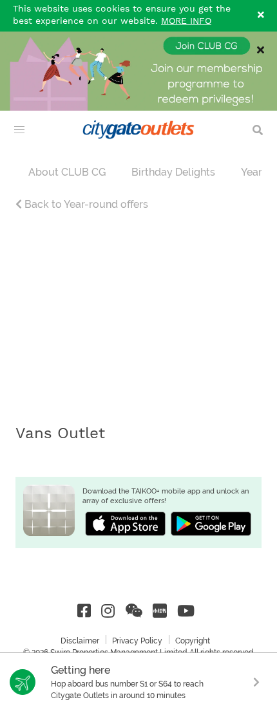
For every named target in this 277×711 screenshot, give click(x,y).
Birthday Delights (173, 172)
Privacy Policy (137, 640)
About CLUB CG (67, 172)
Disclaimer (80, 640)
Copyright (192, 640)
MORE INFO (186, 21)
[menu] (19, 130)
